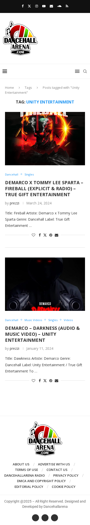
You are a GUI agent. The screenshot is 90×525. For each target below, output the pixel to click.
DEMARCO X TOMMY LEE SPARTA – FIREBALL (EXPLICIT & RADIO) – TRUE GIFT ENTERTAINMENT (44, 188)
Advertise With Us (54, 464)
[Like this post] (33, 235)
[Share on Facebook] (40, 235)
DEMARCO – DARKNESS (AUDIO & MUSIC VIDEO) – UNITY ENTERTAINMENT (42, 334)
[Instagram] (36, 6)
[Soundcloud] (59, 6)
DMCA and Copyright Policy (41, 481)
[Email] (51, 6)
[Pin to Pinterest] (50, 235)
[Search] (85, 71)
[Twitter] (29, 6)
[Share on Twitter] (45, 235)
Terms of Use (26, 469)
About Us (21, 464)
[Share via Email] (56, 235)
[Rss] (67, 6)
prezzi (14, 203)
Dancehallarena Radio (24, 475)
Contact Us (57, 469)
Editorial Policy (28, 486)
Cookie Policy (64, 486)
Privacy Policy (65, 475)
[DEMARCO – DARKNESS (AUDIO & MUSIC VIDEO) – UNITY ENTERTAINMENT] (45, 284)
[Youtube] (44, 6)
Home (9, 87)
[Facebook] (23, 6)
